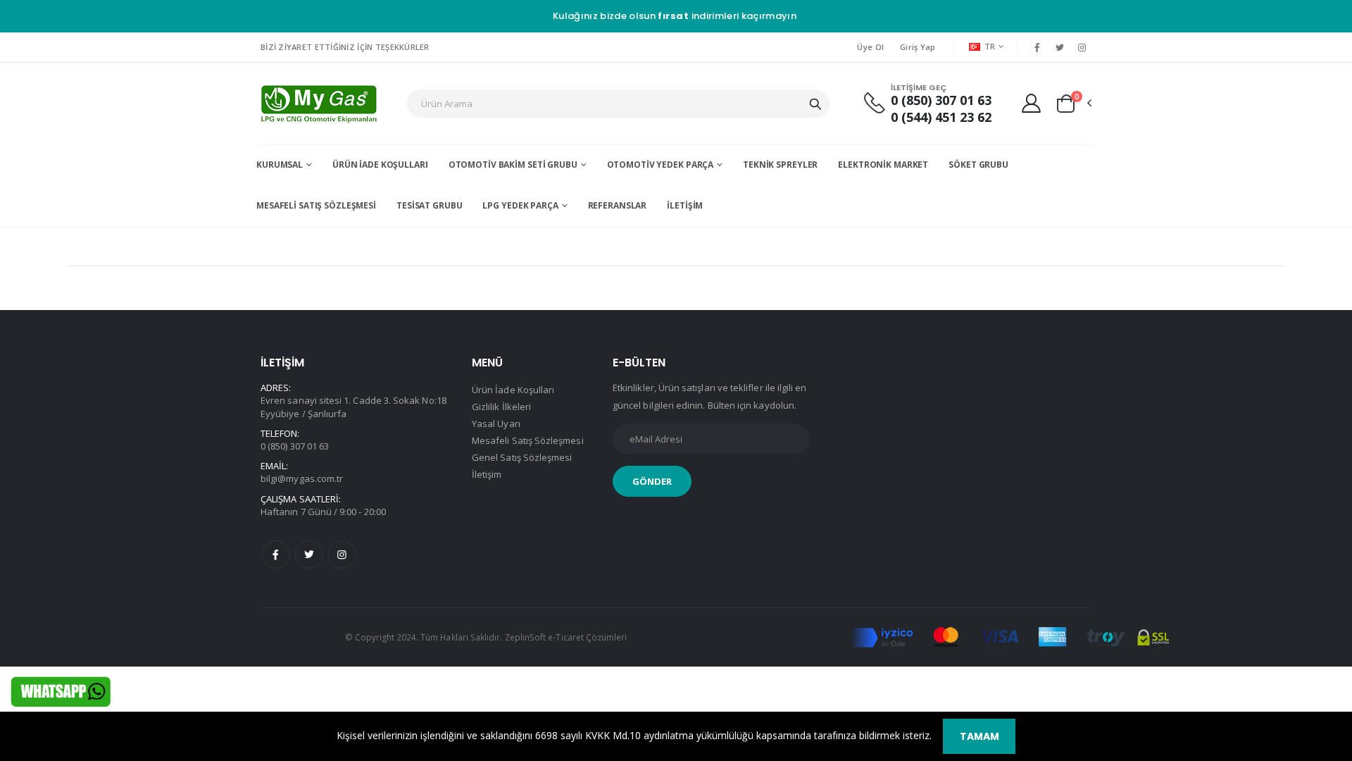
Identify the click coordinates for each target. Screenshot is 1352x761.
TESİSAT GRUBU (429, 205)
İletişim (685, 205)
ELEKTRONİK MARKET (883, 165)
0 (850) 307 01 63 (941, 100)
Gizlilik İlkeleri (501, 406)
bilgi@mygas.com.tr (302, 478)
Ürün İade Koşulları (380, 165)
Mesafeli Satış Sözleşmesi (316, 205)
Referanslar (617, 205)
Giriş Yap (917, 47)
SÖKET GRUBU (978, 165)
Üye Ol (870, 47)
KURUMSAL (279, 165)
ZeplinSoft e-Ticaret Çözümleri (566, 637)
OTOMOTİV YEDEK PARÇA (660, 165)
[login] (1031, 102)
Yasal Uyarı (496, 423)
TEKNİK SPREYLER (780, 165)
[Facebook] (1036, 47)
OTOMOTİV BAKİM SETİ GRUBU (513, 165)
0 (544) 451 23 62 (941, 117)
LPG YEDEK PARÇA (520, 205)
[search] (815, 103)
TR (990, 46)
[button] (1073, 103)
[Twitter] (1060, 47)
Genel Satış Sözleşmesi (522, 457)
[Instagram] (1082, 47)
